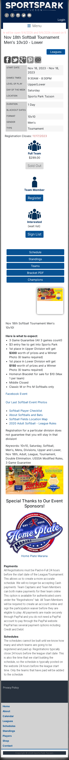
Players (7, 735)
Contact (7, 745)
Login (61, 19)
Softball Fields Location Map (28, 419)
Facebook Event (16, 393)
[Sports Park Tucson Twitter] (23, 15)
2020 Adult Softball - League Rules (32, 423)
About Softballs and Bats (26, 415)
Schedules (9, 725)
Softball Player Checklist (25, 410)
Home (6, 706)
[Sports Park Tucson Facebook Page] (12, 15)
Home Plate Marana (34, 556)
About (6, 711)
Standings (9, 730)
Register (34, 198)
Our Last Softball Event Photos (26, 402)
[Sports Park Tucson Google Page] (6, 15)
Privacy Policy (11, 687)
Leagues (55, 52)
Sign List (34, 234)
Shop (6, 740)
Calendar (8, 716)
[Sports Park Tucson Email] (29, 15)
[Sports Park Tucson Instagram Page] (18, 15)
